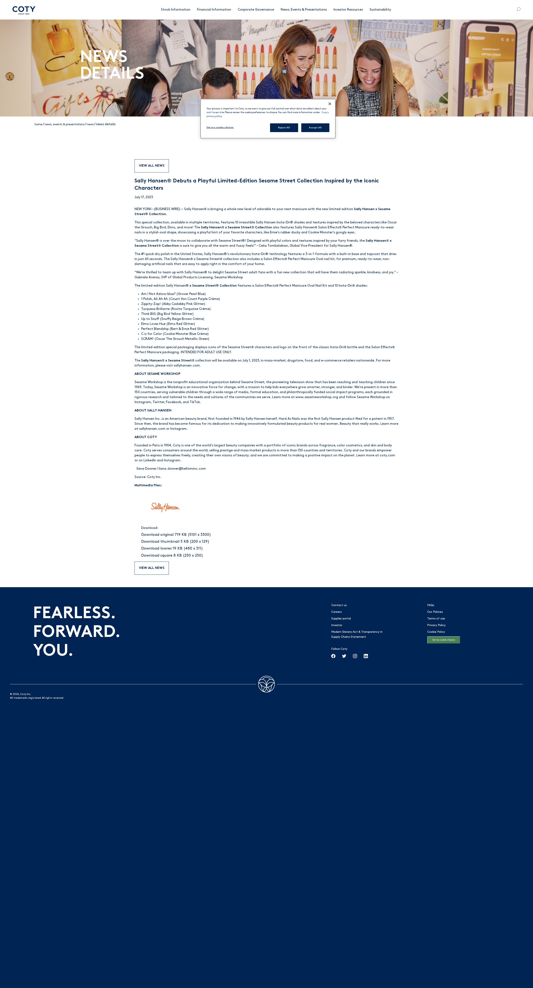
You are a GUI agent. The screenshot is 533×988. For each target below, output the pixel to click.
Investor (336, 625)
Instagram (142, 402)
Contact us (339, 605)
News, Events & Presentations (304, 9)
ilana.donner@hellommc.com (182, 468)
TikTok (195, 402)
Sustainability (380, 9)
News (90, 124)
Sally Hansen (195, 209)
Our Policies (435, 612)
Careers (336, 612)
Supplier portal (341, 618)
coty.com (387, 455)
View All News (151, 165)
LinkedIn (149, 460)
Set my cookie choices (443, 640)
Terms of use (436, 618)
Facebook (173, 402)
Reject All (284, 127)
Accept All (315, 127)
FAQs (430, 605)
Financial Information (214, 9)
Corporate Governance (256, 9)
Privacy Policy (436, 625)
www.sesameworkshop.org (316, 397)
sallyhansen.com (187, 365)
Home (38, 124)
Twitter (158, 402)
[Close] (329, 103)
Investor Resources (348, 9)
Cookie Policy (436, 632)
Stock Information (175, 9)
